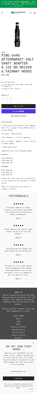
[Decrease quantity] (4, 99)
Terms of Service (27, 386)
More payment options (18, 116)
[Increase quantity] (11, 99)
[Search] (30, 13)
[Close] (33, 343)
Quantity (5, 95)
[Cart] (35, 13)
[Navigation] (2, 13)
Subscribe (18, 378)
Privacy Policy (14, 386)
